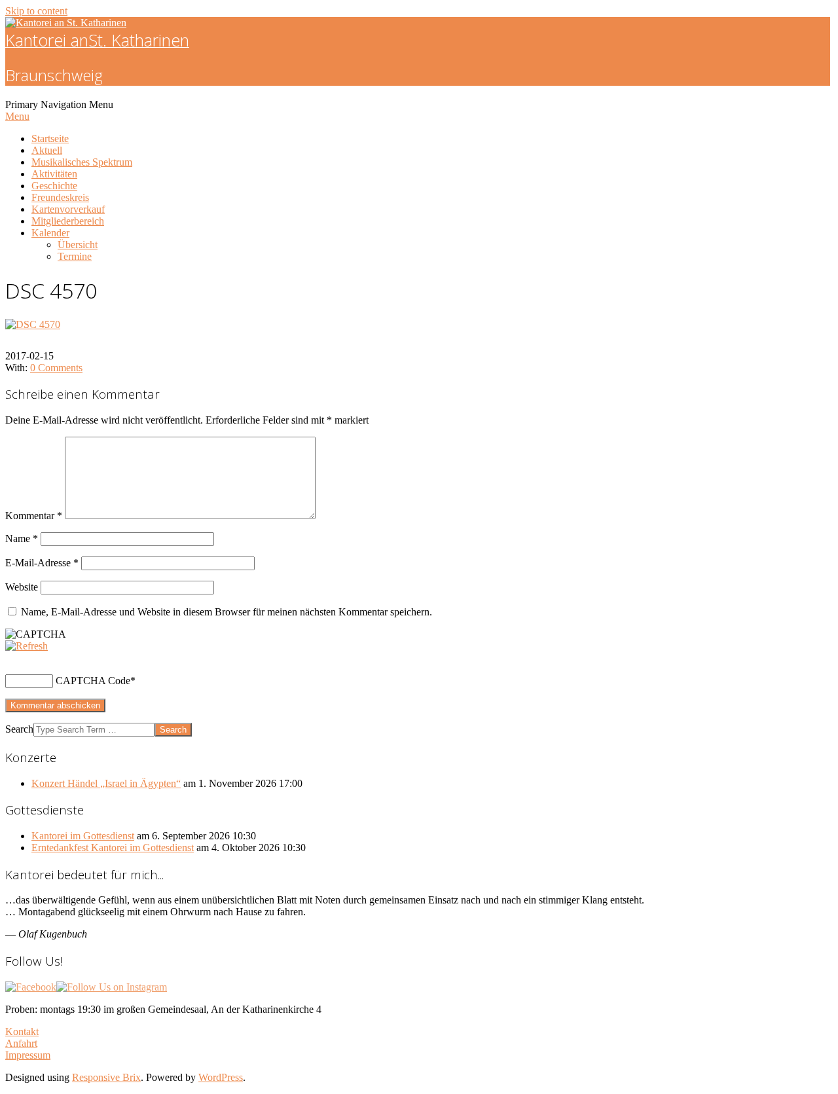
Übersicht (78, 244)
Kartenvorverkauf (68, 209)
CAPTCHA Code (93, 680)
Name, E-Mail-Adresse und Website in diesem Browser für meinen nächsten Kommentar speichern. (226, 611)
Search (19, 729)
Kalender (50, 232)
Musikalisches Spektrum (81, 162)
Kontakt (22, 1031)
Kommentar (33, 515)
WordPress (220, 1077)
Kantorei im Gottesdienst (82, 835)
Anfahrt (21, 1043)
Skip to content (36, 10)
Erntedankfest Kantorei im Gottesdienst (112, 847)
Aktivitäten (54, 173)
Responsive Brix (106, 1077)
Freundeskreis (60, 197)
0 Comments (56, 367)
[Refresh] (26, 645)
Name (21, 538)
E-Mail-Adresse (42, 562)
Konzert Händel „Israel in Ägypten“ (106, 783)
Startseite (50, 138)
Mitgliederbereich (67, 221)
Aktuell (46, 150)
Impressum (27, 1055)
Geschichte (54, 185)
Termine (75, 256)
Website (21, 587)
